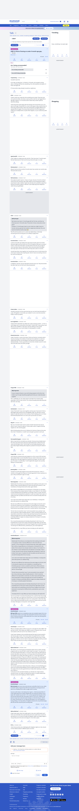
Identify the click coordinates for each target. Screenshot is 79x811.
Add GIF (39, 770)
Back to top (45, 742)
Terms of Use (30, 766)
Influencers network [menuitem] (14, 792)
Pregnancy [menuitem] (16, 25)
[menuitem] (51, 794)
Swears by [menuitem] (25, 801)
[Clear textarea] (21, 763)
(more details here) (57, 806)
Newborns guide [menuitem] (40, 796)
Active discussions (54, 21)
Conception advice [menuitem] (40, 792)
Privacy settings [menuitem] (32, 808)
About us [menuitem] (12, 785)
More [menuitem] (46, 25)
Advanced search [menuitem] (45, 35)
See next (42, 619)
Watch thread (14, 45)
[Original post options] (47, 48)
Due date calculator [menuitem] (41, 789)
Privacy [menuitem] (26, 808)
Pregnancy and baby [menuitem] (28, 792)
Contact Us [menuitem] (15, 808)
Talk (12, 33)
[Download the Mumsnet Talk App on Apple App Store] (54, 800)
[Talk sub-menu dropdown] (16, 33)
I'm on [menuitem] (18, 35)
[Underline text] (14, 763)
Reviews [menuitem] (25, 798)
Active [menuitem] (11, 35)
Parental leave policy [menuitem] (14, 801)
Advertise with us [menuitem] (14, 787)
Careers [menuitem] (11, 798)
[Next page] (47, 45)
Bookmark (44, 91)
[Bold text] (12, 763)
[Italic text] (17, 763)
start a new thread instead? (19, 750)
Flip (20, 45)
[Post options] (47, 77)
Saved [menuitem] (36, 35)
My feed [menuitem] (14, 35)
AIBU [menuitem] (24, 787)
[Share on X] (14, 742)
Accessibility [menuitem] (39, 808)
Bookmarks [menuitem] (32, 35)
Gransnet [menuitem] (25, 785)
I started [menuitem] (21, 35)
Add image (21, 770)
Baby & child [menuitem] (23, 25)
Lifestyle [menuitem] (35, 25)
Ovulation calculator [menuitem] (41, 787)
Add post (29, 60)
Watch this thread (16, 773)
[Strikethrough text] (15, 763)
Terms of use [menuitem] (21, 808)
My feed (53, 56)
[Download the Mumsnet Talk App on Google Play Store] (62, 800)
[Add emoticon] (46, 763)
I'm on (67, 56)
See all (46, 56)
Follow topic (36, 38)
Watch (44, 60)
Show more (13, 54)
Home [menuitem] (30, 25)
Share (36, 60)
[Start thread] (64, 21)
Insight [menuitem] (11, 794)
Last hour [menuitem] (39, 35)
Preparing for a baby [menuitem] (41, 794)
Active (62, 56)
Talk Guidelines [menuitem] (45, 808)
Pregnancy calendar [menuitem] (41, 785)
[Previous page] (35, 45)
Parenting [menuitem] (25, 794)
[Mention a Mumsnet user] (45, 763)
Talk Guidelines (44, 766)
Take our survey (49, 28)
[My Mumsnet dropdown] (68, 21)
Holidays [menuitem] (41, 25)
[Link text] (19, 763)
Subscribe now (55, 788)
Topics (58, 56)
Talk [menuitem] (10, 25)
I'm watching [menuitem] (26, 35)
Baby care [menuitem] (38, 798)
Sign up (66, 25)
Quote (14, 60)
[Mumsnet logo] (15, 21)
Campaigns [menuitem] (12, 796)
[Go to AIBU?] (11, 39)
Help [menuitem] (10, 808)
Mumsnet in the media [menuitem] (15, 789)
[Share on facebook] (11, 742)
